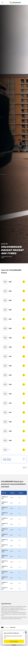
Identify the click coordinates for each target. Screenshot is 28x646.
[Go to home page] (15, 2)
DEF (24, 467)
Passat (6, 627)
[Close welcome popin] (23, 632)
